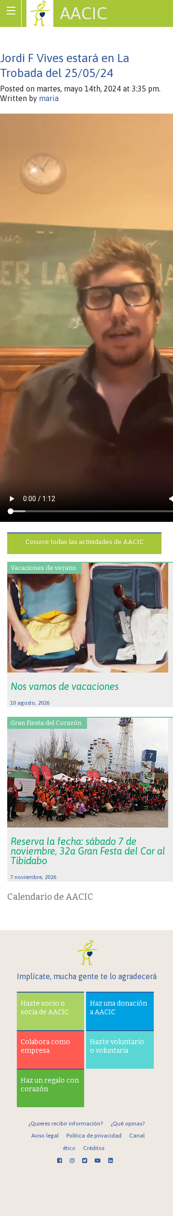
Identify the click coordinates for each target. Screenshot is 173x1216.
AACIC (83, 13)
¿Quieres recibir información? (65, 1123)
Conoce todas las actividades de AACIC (84, 542)
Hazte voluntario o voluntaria (117, 1046)
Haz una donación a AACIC (118, 1007)
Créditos (93, 1148)
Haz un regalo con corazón (50, 1084)
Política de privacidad (94, 1135)
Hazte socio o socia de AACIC (45, 1007)
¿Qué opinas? (128, 1123)
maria (49, 98)
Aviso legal (45, 1135)
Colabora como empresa (45, 1046)
